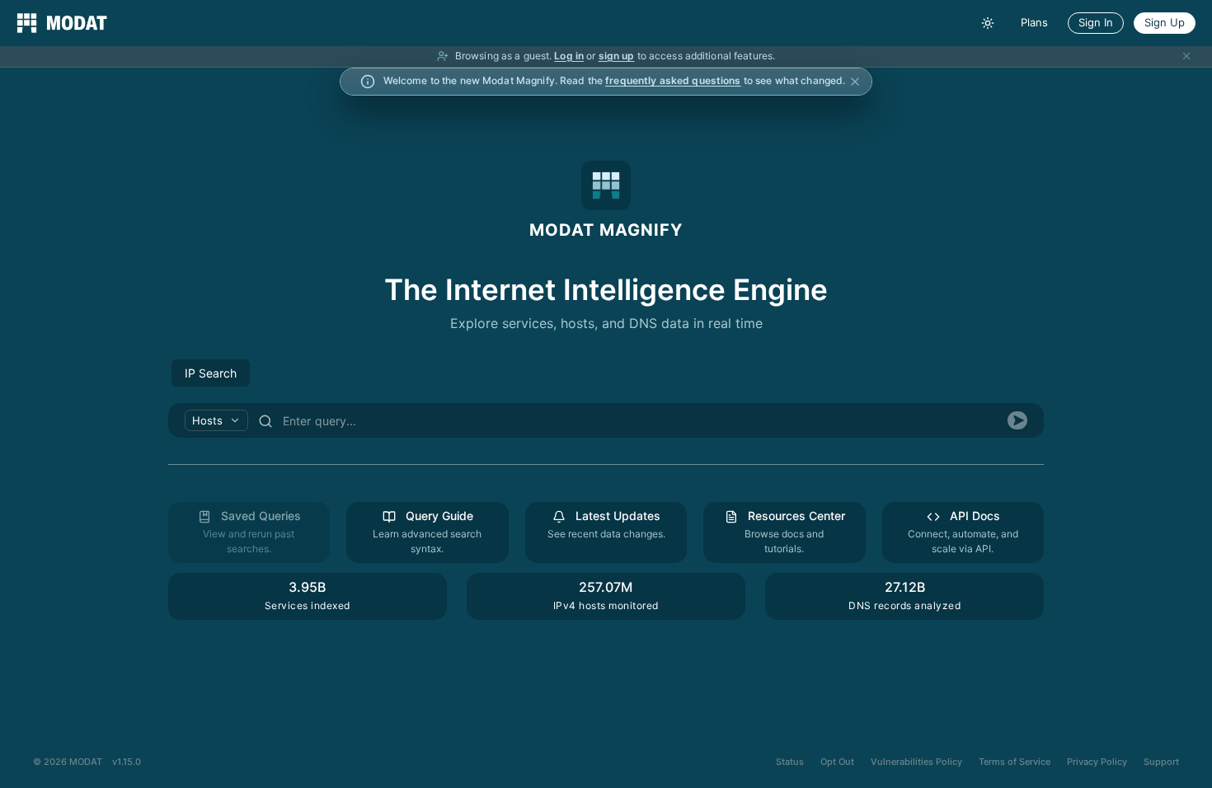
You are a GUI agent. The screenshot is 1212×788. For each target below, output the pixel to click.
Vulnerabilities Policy (916, 761)
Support (1161, 761)
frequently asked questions (672, 80)
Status (790, 761)
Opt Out (837, 761)
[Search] (1017, 420)
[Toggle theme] (988, 23)
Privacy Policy (1097, 761)
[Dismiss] (1186, 56)
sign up (617, 55)
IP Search (211, 373)
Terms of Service (1014, 761)
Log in (569, 55)
